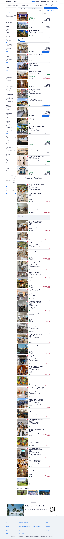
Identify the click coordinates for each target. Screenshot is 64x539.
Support (48, 1)
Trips (52, 1)
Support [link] (47, 522)
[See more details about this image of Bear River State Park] (26, 494)
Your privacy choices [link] (35, 530)
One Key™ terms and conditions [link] (36, 526)
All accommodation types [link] (22, 530)
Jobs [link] (6, 523)
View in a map (11, 12)
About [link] (6, 522)
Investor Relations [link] (8, 529)
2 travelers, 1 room (39, 5)
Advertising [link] (7, 530)
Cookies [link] (34, 523)
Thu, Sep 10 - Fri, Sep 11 (25, 5)
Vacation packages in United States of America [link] (24, 526)
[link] (50, 13)
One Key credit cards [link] (21, 533)
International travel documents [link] (50, 529)
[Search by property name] (11, 23)
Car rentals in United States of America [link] (23, 529)
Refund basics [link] (48, 526)
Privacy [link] (34, 522)
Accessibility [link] (34, 529)
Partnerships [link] (7, 526)
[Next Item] (50, 493)
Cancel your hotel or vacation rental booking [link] (51, 523)
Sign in (57, 1)
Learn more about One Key (50, 10)
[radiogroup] (33, 8)
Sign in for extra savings (46, 105)
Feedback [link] (7, 533)
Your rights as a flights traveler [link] (49, 530)
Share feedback (33, 501)
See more (7, 51)
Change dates (34, 180)
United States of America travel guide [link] (23, 522)
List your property (43, 1)
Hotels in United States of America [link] (23, 523)
